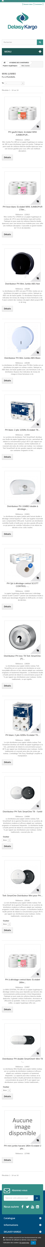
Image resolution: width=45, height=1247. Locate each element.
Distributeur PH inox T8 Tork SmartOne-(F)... (22, 657)
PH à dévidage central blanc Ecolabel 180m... (22, 981)
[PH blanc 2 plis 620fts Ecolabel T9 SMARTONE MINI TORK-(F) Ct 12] (22, 716)
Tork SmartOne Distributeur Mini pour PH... (22, 895)
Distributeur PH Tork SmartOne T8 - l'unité (22, 811)
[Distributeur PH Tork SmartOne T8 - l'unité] (22, 793)
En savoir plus (24, 1243)
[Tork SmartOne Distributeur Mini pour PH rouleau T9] (22, 877)
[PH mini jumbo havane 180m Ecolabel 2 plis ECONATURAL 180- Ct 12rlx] (22, 1127)
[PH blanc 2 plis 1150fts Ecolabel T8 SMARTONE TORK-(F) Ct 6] (22, 411)
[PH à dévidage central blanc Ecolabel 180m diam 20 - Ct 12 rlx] (22, 961)
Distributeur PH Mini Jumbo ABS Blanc (22, 358)
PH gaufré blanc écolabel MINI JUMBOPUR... (22, 133)
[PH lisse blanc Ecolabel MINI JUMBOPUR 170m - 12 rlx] (22, 188)
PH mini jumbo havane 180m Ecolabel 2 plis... (22, 1147)
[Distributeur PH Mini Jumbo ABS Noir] (22, 265)
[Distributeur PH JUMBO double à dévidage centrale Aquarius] (22, 487)
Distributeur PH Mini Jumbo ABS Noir (22, 284)
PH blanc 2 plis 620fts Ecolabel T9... (23, 735)
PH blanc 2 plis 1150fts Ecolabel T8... (22, 430)
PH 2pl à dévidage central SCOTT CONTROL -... (22, 584)
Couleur (6, 837)
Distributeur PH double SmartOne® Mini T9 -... (22, 1060)
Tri (3, 83)
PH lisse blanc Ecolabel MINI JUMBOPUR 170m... (22, 208)
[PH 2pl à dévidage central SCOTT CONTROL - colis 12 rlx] (22, 564)
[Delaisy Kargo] (22, 21)
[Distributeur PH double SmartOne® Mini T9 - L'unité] (22, 1040)
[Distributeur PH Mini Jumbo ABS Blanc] (22, 339)
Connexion (38, 4)
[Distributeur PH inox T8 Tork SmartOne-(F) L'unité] (22, 637)
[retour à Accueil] (4, 62)
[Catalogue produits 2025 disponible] (22, 1)
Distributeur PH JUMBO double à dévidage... (22, 507)
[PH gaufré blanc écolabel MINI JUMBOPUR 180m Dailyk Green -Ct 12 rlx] (22, 113)
